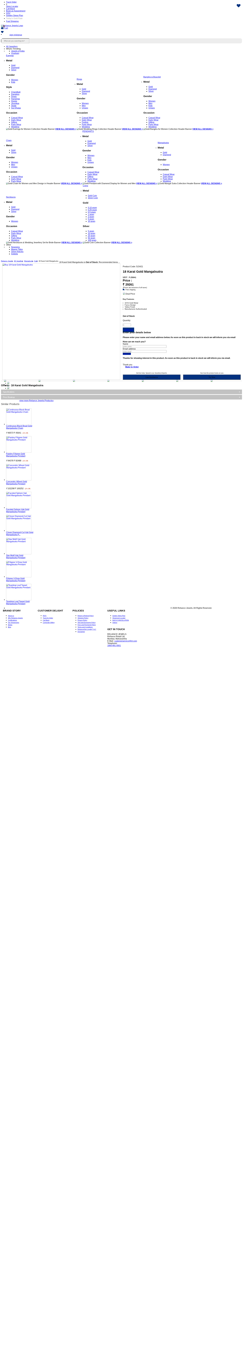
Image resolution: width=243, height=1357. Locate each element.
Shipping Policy (83, 618)
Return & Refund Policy (86, 616)
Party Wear (16, 124)
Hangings (15, 99)
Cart (5, 27)
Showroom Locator (118, 618)
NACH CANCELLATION (120, 620)
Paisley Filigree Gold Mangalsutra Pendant (15, 455)
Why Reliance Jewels (15, 618)
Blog (9, 627)
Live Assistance (152, 377)
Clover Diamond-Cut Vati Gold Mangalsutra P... (19, 533)
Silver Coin (93, 198)
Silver (13, 70)
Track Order (11, 2)
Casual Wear (17, 118)
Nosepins (15, 247)
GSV (8, 13)
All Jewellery (12, 46)
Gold (13, 65)
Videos (114, 622)
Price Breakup (9, 397)
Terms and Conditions (85, 627)
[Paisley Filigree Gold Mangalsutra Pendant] (18, 452)
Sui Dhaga (16, 108)
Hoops (14, 101)
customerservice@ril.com (125, 641)
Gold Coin (92, 196)
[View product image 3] (8, 388)
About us (11, 616)
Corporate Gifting (49, 622)
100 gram (92, 240)
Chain (9, 140)
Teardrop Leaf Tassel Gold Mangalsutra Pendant (18, 602)
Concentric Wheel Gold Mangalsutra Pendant (16, 482)
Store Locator (12, 6)
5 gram (91, 219)
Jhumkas (15, 103)
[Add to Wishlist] (238, 6)
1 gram (91, 214)
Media (10, 625)
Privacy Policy (82, 620)
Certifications (12, 620)
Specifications (8, 392)
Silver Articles (17, 252)
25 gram (91, 236)
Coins (85, 186)
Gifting (14, 122)
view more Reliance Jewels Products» (36, 401)
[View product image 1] (8, 383)
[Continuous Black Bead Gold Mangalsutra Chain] (18, 424)
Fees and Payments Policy (87, 625)
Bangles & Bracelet (152, 77)
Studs (13, 106)
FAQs (44, 616)
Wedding (15, 127)
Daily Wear (16, 120)
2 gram (91, 217)
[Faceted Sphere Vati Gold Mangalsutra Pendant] (18, 508)
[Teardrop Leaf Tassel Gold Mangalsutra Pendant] (18, 600)
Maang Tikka (17, 249)
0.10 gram (92, 208)
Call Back (10, 9)
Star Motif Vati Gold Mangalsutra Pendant (15, 556)
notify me (128, 330)
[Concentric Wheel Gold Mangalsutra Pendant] (18, 480)
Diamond (15, 68)
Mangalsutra (163, 143)
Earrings (10, 56)
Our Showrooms (13, 622)
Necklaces (11, 197)
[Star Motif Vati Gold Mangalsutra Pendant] (18, 554)
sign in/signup (15, 35)
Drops (14, 96)
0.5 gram (92, 212)
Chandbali (16, 92)
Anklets (14, 254)
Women (14, 80)
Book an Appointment (15, 11)
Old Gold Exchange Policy (87, 622)
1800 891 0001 (114, 645)
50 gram (91, 238)
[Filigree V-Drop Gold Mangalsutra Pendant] (18, 577)
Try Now (212, 377)
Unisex (85, 108)
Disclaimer (81, 632)
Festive (85, 122)
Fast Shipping (12, 21)
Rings (79, 79)
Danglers (15, 94)
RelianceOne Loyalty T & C (87, 629)
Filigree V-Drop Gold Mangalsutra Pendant (15, 579)
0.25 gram (92, 210)
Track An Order (48, 618)
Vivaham (15, 53)
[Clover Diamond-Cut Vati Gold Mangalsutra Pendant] (18, 531)
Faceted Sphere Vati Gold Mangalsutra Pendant (17, 510)
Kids (13, 82)
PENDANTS (88, 131)
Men (84, 106)
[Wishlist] (2, 32)
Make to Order (132, 367)
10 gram (91, 221)
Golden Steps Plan (14, 15)
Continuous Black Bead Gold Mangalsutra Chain (19, 427)
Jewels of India (18, 51)
